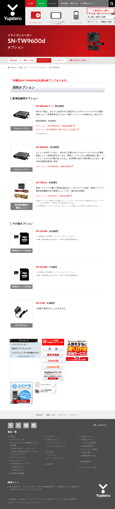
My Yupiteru (13, 487)
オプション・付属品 (89, 449)
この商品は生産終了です (25, 356)
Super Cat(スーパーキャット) (23, 448)
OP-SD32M (41, 267)
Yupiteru (12, 12)
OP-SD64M (41, 231)
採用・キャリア (54, 499)
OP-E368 (40, 303)
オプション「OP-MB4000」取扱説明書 (53, 166)
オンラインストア (88, 467)
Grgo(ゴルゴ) (17, 467)
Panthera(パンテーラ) (20, 464)
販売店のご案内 (79, 60)
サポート (60, 60)
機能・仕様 (28, 60)
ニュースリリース (37, 499)
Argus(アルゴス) (18, 470)
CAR (30, 3)
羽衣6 (48, 464)
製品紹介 (14, 60)
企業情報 (12, 499)
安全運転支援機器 (17, 473)
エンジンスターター (76, 23)
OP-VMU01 (41, 182)
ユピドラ (27, 487)
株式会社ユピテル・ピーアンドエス (25, 489)
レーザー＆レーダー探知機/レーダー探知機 (56, 23)
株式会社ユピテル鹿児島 (67, 487)
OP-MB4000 (42, 147)
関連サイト (13, 482)
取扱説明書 (86, 446)
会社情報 (64, 3)
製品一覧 (74, 3)
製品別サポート (88, 440)
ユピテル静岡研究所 (45, 487)
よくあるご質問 (88, 443)
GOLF (41, 3)
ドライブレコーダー (35, 23)
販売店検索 (85, 462)
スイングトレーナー (55, 458)
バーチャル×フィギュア (57, 446)
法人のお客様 (69, 499)
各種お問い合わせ (89, 456)
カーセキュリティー (18, 461)
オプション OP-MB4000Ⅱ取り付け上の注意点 (56, 129)
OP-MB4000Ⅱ (43, 106)
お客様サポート (88, 3)
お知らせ (23, 499)
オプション (44, 60)
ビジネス (52, 3)
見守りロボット (54, 440)
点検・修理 (86, 452)
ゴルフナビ (52, 455)
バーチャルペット (54, 443)
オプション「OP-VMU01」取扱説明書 (53, 196)
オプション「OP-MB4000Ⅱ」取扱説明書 (54, 126)
